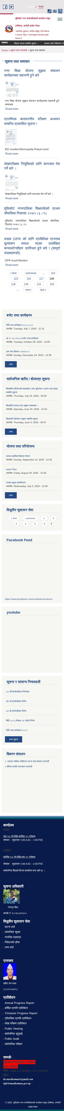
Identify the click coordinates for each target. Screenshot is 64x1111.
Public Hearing (14, 1028)
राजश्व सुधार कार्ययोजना (16, 482)
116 (29, 278)
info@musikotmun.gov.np (17, 1083)
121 (39, 284)
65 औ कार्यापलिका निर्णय (16, 701)
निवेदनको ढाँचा (12, 942)
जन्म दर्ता (9, 947)
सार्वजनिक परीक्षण (13, 1044)
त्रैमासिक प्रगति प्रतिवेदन (18, 1018)
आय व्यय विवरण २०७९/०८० (18, 351)
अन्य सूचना (13, 739)
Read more (11, 108)
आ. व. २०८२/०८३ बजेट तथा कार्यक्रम (22, 338)
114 (53, 273)
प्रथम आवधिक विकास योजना (18, 456)
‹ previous (30, 273)
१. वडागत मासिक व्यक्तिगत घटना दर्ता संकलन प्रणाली (27, 761)
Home (5, 50)
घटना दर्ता (10, 926)
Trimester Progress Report (21, 1013)
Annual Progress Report (19, 1003)
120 (26, 284)
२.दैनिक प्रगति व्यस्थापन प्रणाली (18, 766)
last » (43, 289)
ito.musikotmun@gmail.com (18, 1079)
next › (28, 289)
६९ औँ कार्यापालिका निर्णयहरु (18, 691)
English (31, 6)
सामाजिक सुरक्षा (12, 932)
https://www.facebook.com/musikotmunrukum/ (29, 599)
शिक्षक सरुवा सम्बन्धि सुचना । (23, 43)
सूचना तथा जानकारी (19, 50)
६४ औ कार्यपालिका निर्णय (16, 711)
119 (13, 284)
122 (52, 284)
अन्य (11, 364)
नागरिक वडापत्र (13, 937)
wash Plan (11, 469)
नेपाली (40, 6)
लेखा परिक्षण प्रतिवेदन (16, 1023)
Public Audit (12, 1038)
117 (41, 278)
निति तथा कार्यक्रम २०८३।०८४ (19, 325)
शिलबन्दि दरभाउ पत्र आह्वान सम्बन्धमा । (22, 405)
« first (13, 273)
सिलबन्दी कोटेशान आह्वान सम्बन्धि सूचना (22, 418)
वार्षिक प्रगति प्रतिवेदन (16, 1008)
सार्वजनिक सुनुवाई (13, 1033)
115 (16, 278)
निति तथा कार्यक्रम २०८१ (16, 730)
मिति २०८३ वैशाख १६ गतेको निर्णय (20, 720)
